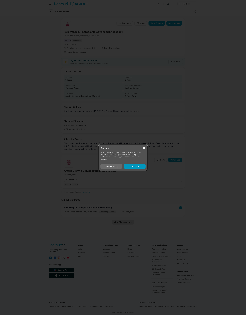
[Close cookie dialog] (144, 147)
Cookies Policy (111, 166)
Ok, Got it (135, 166)
